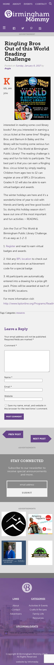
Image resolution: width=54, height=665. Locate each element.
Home (6, 4)
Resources (38, 618)
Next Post (39, 438)
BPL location (24, 258)
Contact (41, 4)
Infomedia (33, 661)
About (17, 4)
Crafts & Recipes (38, 609)
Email (8, 386)
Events (28, 4)
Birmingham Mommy (30, 654)
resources (20, 313)
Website (8, 396)
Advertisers (16, 613)
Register (10, 246)
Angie (8, 68)
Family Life (38, 613)
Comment (10, 345)
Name (8, 377)
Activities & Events (38, 605)
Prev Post (14, 434)
